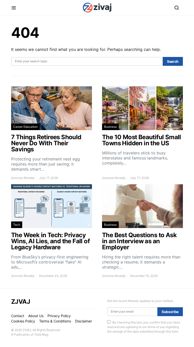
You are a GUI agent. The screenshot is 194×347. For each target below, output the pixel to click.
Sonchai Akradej (22, 178)
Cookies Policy (23, 321)
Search (173, 61)
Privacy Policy (59, 316)
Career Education (25, 127)
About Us (35, 316)
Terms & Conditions (55, 321)
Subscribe (170, 312)
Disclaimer (83, 321)
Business (110, 127)
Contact (17, 316)
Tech (16, 225)
